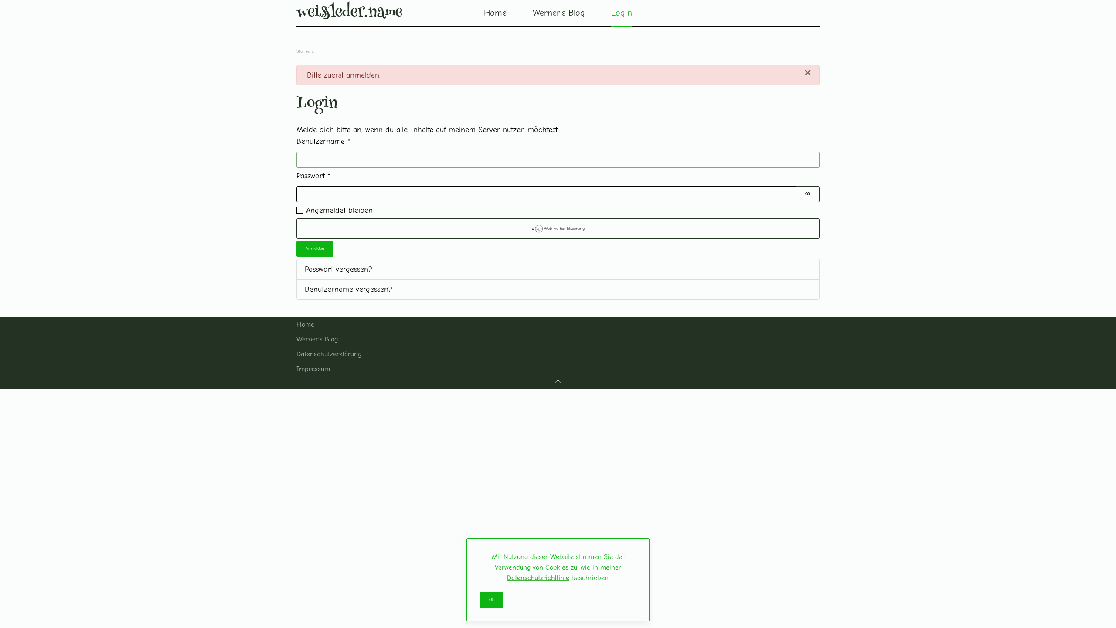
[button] (558, 382)
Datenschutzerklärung (328, 354)
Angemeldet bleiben (339, 210)
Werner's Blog (317, 339)
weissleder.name (349, 13)
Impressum (313, 369)
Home (495, 13)
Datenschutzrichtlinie (538, 578)
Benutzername (323, 141)
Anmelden (315, 248)
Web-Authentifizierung (564, 228)
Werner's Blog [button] (559, 13)
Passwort (313, 176)
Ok (491, 599)
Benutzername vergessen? (348, 289)
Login (621, 13)
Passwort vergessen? (338, 269)
